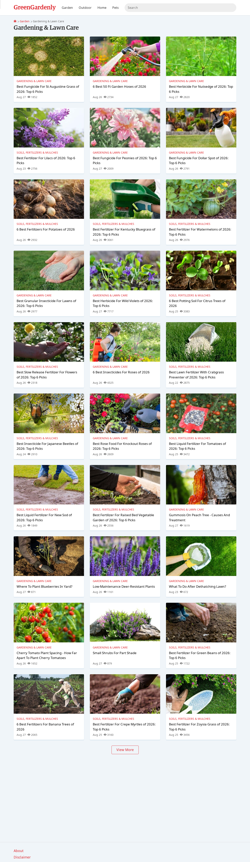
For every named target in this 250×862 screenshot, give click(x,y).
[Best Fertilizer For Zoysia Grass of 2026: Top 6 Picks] (201, 694)
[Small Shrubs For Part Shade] (125, 622)
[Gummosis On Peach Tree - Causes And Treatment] (201, 484)
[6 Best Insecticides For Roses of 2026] (125, 342)
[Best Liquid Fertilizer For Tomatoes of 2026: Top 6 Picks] (201, 413)
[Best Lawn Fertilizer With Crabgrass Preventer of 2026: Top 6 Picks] (201, 342)
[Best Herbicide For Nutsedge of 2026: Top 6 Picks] (201, 56)
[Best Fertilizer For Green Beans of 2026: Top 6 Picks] (201, 622)
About (18, 850)
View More (125, 749)
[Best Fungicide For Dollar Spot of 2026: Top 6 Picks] (201, 127)
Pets (115, 7)
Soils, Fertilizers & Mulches (37, 152)
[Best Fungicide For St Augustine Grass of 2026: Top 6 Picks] (49, 56)
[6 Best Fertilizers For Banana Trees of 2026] (49, 694)
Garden (24, 21)
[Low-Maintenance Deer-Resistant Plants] (125, 556)
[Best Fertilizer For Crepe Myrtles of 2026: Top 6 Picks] (125, 694)
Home (101, 7)
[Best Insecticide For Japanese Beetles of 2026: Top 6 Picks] (49, 413)
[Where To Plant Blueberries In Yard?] (49, 556)
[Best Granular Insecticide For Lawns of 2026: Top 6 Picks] (49, 270)
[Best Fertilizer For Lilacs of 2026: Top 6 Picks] (49, 127)
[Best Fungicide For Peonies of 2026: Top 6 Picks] (125, 127)
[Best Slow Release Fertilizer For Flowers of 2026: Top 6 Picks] (49, 342)
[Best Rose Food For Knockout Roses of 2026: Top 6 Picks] (125, 413)
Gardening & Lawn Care (34, 81)
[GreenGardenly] (15, 21)
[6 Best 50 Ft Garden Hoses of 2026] (125, 56)
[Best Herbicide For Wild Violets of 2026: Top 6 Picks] (125, 270)
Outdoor (85, 7)
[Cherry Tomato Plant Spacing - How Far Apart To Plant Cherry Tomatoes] (49, 622)
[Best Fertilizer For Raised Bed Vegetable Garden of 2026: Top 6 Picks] (125, 484)
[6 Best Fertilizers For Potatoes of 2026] (49, 199)
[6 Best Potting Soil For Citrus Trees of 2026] (201, 270)
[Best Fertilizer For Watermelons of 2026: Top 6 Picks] (201, 199)
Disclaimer (22, 857)
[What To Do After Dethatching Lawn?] (201, 556)
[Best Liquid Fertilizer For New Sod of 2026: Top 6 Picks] (49, 484)
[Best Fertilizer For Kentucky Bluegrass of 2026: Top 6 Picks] (125, 199)
